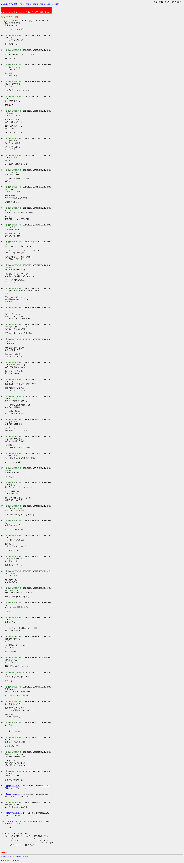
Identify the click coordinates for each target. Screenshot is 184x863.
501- (34, 4)
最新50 (57, 4)
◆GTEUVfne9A (13, 786)
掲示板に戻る (6, 856)
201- (24, 4)
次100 (22, 856)
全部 (15, 4)
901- (48, 4)
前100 (17, 856)
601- (38, 4)
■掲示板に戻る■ (7, 4)
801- (45, 4)
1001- (53, 4)
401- (31, 4)
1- (18, 4)
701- (41, 4)
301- (27, 4)
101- (20, 4)
